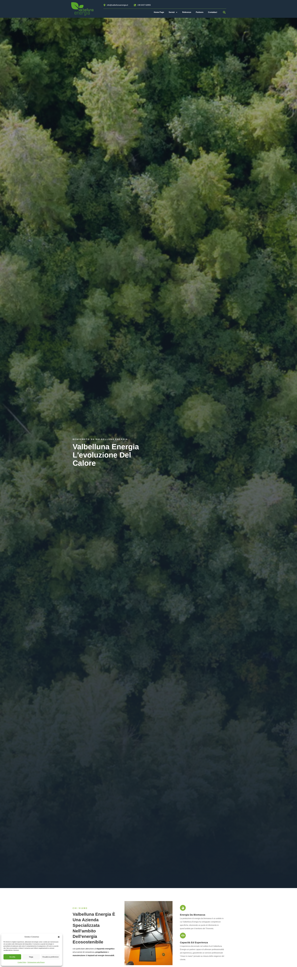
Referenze (186, 12)
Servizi (172, 12)
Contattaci (212, 12)
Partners (199, 12)
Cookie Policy (22, 962)
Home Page (159, 12)
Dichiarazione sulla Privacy (36, 962)
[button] (59, 937)
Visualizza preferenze (50, 957)
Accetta (12, 957)
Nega (31, 957)
